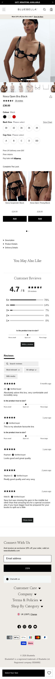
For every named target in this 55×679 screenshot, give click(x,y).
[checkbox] (11, 376)
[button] (52, 2)
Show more (27, 520)
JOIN (27, 568)
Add (15, 219)
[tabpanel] (27, 443)
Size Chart (47, 122)
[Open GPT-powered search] (45, 9)
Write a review (27, 344)
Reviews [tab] (8, 355)
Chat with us (15, 579)
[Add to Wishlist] (49, 673)
